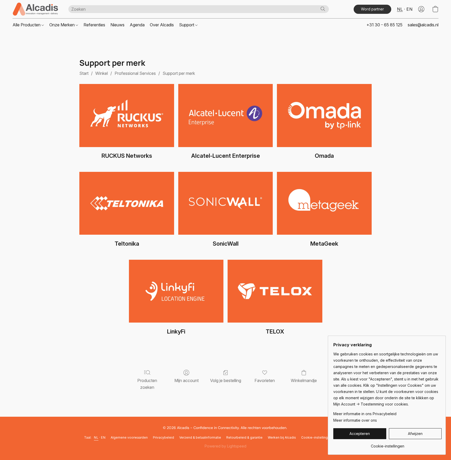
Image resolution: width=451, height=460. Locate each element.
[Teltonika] (126, 203)
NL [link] (96, 437)
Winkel (101, 73)
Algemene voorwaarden (129, 437)
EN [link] (103, 437)
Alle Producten (27, 24)
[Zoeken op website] (323, 9)
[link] (387, 444)
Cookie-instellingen (316, 437)
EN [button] (409, 9)
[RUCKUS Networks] (126, 115)
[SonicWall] (225, 203)
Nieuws (117, 24)
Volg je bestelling (225, 380)
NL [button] (400, 9)
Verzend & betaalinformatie (200, 437)
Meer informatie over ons (355, 420)
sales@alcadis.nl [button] (423, 24)
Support (187, 24)
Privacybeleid (163, 437)
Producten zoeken (147, 384)
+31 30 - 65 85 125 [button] (384, 24)
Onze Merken (62, 24)
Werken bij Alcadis (282, 437)
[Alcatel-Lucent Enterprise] (225, 115)
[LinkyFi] (176, 291)
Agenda (137, 24)
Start (83, 73)
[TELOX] (275, 291)
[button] (35, 9)
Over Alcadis (162, 24)
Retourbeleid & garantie (244, 437)
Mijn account (186, 380)
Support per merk (179, 73)
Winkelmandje (304, 380)
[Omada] (324, 115)
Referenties (94, 24)
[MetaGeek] (324, 203)
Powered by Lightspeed (225, 446)
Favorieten (264, 380)
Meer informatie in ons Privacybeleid (364, 413)
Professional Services (135, 73)
